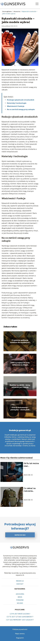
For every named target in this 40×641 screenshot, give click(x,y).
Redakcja (20, 581)
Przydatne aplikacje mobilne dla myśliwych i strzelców (20, 341)
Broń (20, 597)
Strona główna (7, 11)
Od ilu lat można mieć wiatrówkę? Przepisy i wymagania (31, 464)
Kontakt (20, 584)
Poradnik (20, 600)
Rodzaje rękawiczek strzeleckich (20, 100)
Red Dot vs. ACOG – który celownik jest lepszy (20, 386)
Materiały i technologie (16, 103)
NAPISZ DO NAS (20, 535)
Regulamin (20, 638)
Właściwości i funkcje (15, 106)
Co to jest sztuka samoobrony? (20, 616)
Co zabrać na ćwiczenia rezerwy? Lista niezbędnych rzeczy (30, 489)
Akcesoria (16, 11)
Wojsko (20, 603)
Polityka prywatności (20, 629)
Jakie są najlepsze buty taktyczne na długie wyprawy (20, 364)
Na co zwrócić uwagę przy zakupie (21, 109)
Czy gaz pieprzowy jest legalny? (20, 619)
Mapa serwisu (20, 633)
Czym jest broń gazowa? (20, 613)
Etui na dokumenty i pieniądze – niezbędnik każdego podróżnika (20, 408)
